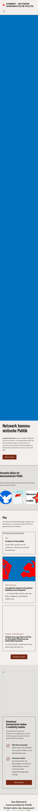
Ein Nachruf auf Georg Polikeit (14, 541)
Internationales (18, 634)
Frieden (8, 634)
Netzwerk (12, 585)
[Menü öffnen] (4, 11)
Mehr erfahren (9, 457)
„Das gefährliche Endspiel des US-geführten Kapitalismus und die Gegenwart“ (19, 589)
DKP (6, 538)
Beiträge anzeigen (19, 657)
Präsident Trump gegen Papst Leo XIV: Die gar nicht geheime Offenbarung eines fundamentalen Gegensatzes (18, 639)
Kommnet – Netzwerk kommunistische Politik (19, 5)
